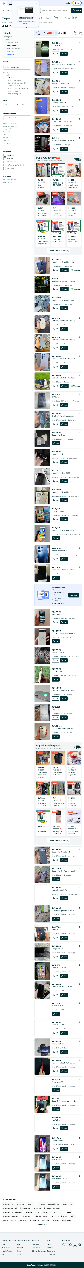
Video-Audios (56, 18)
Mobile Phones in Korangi (44, 23)
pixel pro (56, 1220)
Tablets (67, 18)
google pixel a (62, 1216)
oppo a (5, 1220)
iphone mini (23, 1220)
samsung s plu (66, 1220)
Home (4, 23)
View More (41, 1225)
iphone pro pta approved (11, 1216)
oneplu (54, 1212)
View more (10, 55)
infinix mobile (34, 1220)
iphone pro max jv (41, 1216)
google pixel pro (53, 1204)
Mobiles (11, 23)
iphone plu (37, 1208)
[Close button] (37, 3)
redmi (72, 1216)
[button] (46, 33)
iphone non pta (25, 1208)
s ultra (69, 1212)
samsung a (31, 1204)
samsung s (41, 1204)
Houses (48, 18)
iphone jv (45, 1212)
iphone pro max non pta (52, 1208)
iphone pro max (8, 1204)
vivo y (62, 1212)
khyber (13, 1220)
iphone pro (20, 1204)
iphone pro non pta (32, 1212)
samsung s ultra (67, 1204)
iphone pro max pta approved (13, 1212)
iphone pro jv (27, 1216)
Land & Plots (74, 18)
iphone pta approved (10, 1208)
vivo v (52, 1216)
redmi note (45, 1220)
